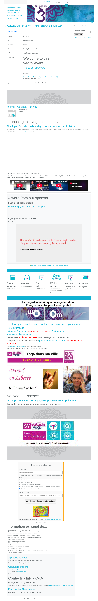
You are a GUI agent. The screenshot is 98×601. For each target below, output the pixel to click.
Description (11, 57)
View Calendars (13, 32)
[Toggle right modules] (92, 22)
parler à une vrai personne (52, 340)
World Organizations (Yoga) (14, 15)
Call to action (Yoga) (12, 18)
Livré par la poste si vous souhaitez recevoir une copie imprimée (47, 324)
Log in (58, 2)
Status (9, 83)
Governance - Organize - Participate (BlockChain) (13, 11)
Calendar (10, 36)
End (9, 53)
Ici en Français (47, 1)
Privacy (44, 522)
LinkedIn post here (25, 131)
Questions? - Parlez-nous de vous (53, 519)
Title (9, 40)
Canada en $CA (21, 571)
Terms (40, 522)
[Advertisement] (49, 212)
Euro (18, 569)
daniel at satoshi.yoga (54, 77)
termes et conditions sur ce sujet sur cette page (60, 585)
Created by (10, 45)
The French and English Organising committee (35, 77)
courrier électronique (24, 589)
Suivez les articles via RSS (83, 37)
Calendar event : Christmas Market (33, 26)
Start (9, 49)
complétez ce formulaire (17, 346)
